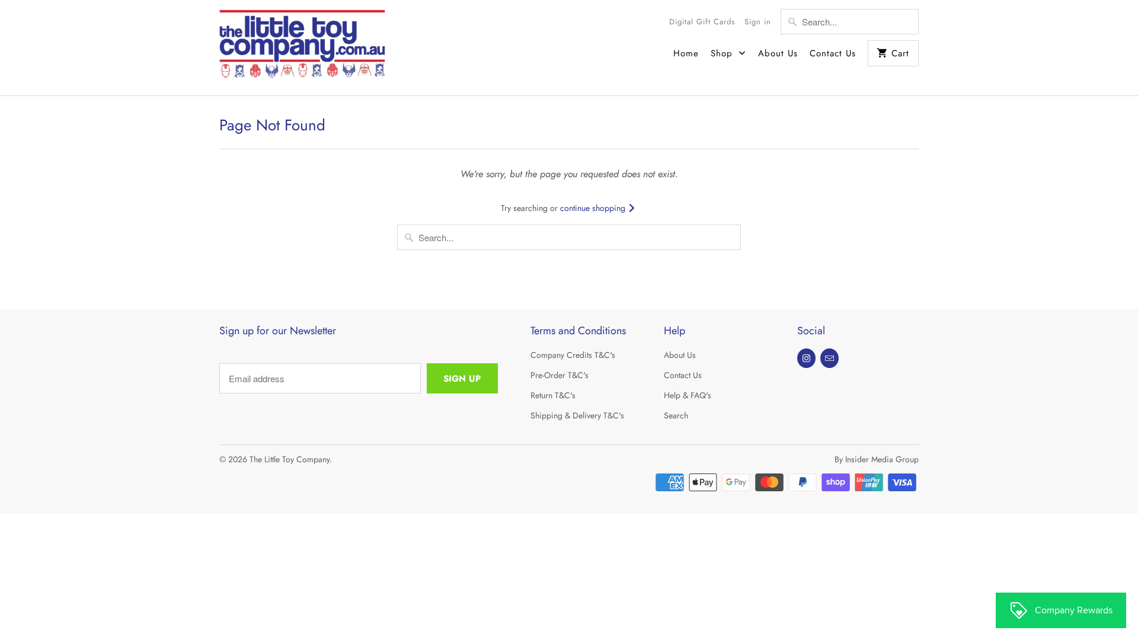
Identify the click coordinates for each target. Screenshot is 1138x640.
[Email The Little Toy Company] (829, 358)
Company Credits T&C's (572, 355)
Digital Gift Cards (702, 21)
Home (686, 53)
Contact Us (833, 53)
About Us (778, 53)
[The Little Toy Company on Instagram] (806, 358)
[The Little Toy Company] (302, 48)
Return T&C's (553, 395)
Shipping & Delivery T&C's (577, 415)
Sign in (757, 21)
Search (676, 415)
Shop (723, 53)
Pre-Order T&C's (559, 375)
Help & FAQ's (687, 395)
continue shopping (594, 208)
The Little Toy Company (290, 459)
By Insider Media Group (877, 459)
